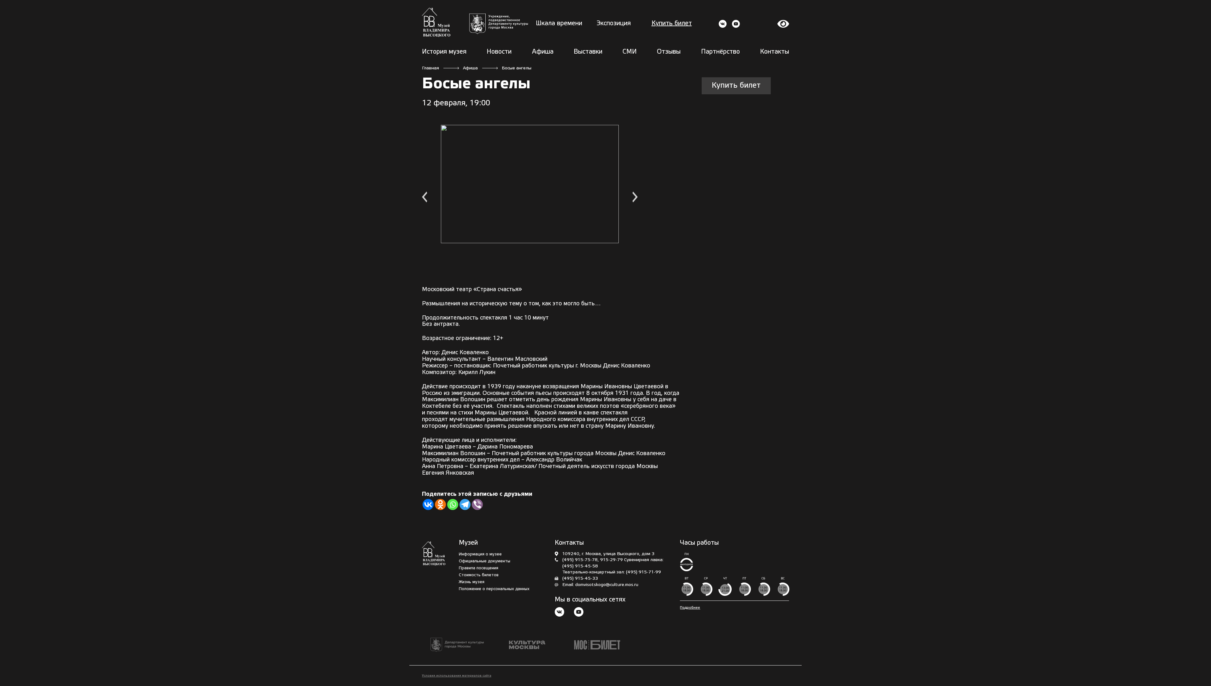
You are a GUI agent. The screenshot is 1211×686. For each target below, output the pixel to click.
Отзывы (669, 52)
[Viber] (477, 504)
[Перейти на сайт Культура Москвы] (527, 645)
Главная (430, 68)
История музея (444, 52)
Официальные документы (484, 561)
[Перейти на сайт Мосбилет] (597, 645)
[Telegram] (465, 504)
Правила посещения (478, 568)
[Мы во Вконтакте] (559, 612)
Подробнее (690, 607)
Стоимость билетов (479, 575)
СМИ (630, 52)
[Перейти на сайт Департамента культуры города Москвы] (498, 24)
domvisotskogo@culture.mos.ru (606, 585)
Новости (499, 52)
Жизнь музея (471, 582)
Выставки (588, 52)
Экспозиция (614, 23)
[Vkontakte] (428, 504)
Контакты (774, 52)
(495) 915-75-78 (580, 560)
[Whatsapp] (452, 504)
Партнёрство (720, 52)
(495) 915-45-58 (580, 566)
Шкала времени (559, 23)
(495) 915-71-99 (643, 572)
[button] (424, 197)
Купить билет (672, 23)
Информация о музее (480, 554)
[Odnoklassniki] (440, 504)
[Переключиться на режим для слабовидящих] (783, 24)
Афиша (542, 52)
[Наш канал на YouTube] (578, 612)
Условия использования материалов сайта (456, 675)
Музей (468, 543)
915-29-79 (611, 560)
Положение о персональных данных (494, 589)
